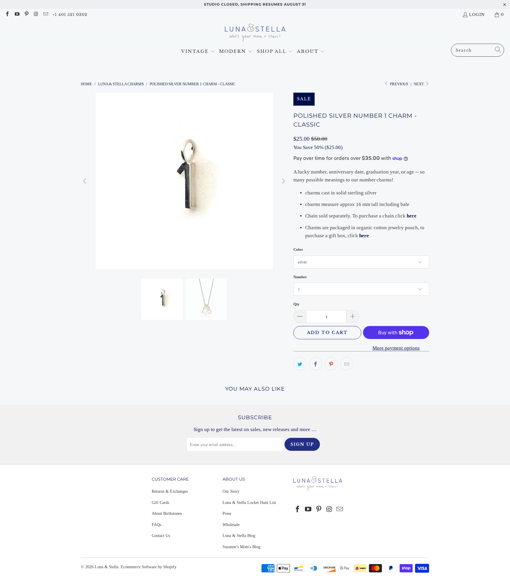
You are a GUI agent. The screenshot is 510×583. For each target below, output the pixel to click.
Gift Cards (160, 502)
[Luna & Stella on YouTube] (16, 14)
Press (227, 513)
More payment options (396, 348)
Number (300, 277)
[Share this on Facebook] (315, 363)
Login (477, 14)
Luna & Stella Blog (239, 535)
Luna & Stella (106, 567)
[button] (198, 51)
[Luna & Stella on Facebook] (7, 14)
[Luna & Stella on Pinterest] (26, 14)
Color (298, 249)
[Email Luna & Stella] (45, 14)
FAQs (156, 525)
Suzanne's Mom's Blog (241, 547)
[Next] (283, 181)
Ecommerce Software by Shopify (148, 567)
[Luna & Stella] (255, 34)
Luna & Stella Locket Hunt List (249, 502)
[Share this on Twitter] (299, 363)
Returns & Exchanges (170, 491)
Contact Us (161, 535)
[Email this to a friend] (346, 363)
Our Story (231, 491)
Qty (296, 304)
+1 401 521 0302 (70, 14)
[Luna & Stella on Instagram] (35, 14)
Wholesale (231, 525)
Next (419, 84)
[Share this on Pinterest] (331, 363)
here (411, 216)
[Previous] (85, 181)
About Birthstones (167, 513)
